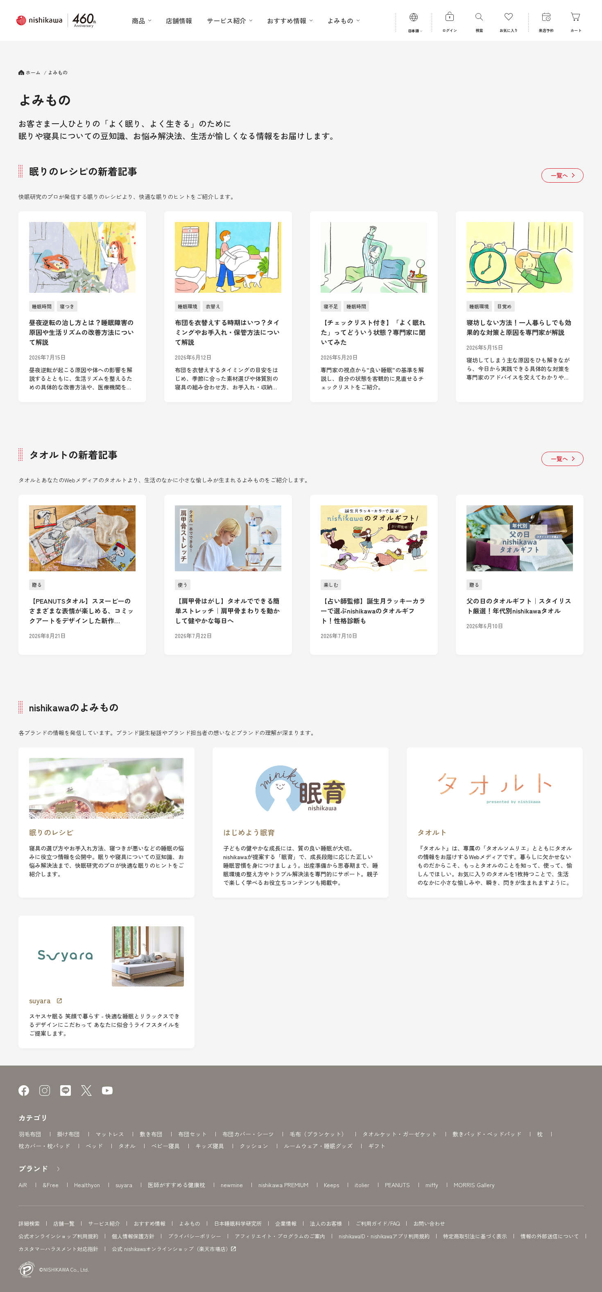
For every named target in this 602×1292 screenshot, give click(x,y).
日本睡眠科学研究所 (238, 1223)
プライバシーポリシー (194, 1236)
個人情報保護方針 (133, 1236)
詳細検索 (29, 1223)
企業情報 (285, 1223)
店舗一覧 (64, 1223)
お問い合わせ (429, 1223)
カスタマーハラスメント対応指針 (58, 1249)
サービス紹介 (104, 1223)
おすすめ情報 (149, 1223)
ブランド (33, 1168)
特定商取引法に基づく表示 (475, 1236)
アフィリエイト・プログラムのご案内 (280, 1236)
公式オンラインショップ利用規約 (58, 1236)
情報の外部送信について (550, 1236)
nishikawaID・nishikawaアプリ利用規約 (384, 1236)
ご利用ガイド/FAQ (377, 1223)
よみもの (189, 1223)
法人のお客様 (326, 1223)
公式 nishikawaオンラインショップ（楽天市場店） (171, 1249)
